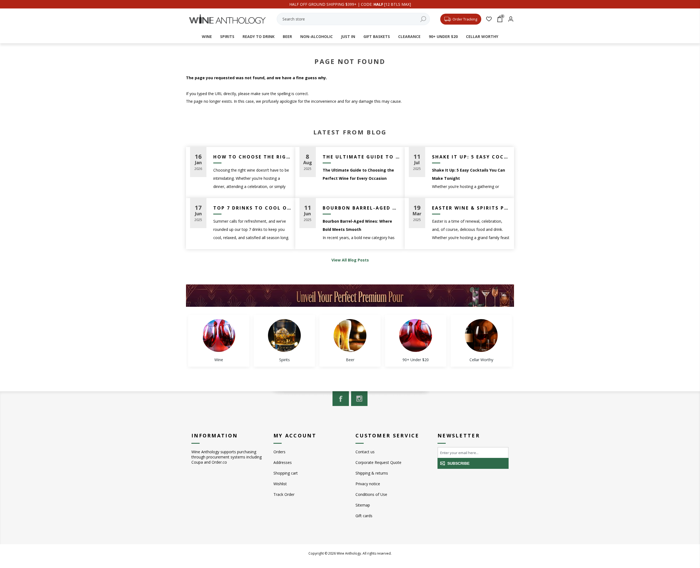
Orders (279, 451)
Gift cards (363, 515)
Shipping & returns (371, 473)
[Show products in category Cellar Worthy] (481, 335)
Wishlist (280, 483)
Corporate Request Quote (378, 462)
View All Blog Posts (350, 260)
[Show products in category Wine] (218, 335)
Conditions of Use (371, 494)
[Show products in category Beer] (350, 335)
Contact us (365, 451)
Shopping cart (285, 473)
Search (423, 19)
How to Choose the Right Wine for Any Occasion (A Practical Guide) (252, 157)
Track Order (283, 494)
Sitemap (362, 505)
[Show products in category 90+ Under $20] (415, 335)
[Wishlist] (488, 19)
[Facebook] (340, 398)
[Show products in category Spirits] (284, 335)
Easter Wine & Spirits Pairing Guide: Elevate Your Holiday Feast (471, 208)
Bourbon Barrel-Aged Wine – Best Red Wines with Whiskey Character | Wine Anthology (362, 208)
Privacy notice (367, 483)
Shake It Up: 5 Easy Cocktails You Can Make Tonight (471, 157)
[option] (219, 340)
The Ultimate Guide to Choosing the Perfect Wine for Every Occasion (362, 157)
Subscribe (458, 463)
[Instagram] (359, 398)
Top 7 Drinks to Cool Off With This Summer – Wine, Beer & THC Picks (252, 208)
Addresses (282, 462)
